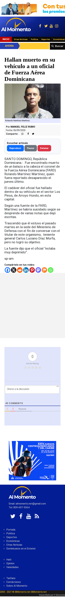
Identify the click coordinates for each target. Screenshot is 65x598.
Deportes (45, 39)
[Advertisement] (32, 305)
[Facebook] (7, 270)
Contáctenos (13, 581)
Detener (44, 148)
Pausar (30, 148)
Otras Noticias (21, 39)
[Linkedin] (26, 270)
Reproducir (15, 148)
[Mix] (44, 270)
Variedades (12, 567)
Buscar (59, 46)
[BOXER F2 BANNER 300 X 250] (32, 460)
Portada (10, 529)
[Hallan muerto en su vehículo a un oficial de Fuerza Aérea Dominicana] (32, 100)
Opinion (10, 563)
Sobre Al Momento (16, 585)
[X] (13, 270)
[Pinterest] (32, 270)
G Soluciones (59, 595)
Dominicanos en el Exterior (21, 548)
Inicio (6, 39)
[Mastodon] (38, 270)
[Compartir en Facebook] (26, 134)
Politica (10, 533)
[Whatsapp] (50, 270)
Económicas (13, 541)
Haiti (8, 559)
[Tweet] (32, 134)
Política (34, 39)
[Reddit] (20, 270)
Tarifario (10, 578)
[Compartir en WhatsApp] (21, 134)
